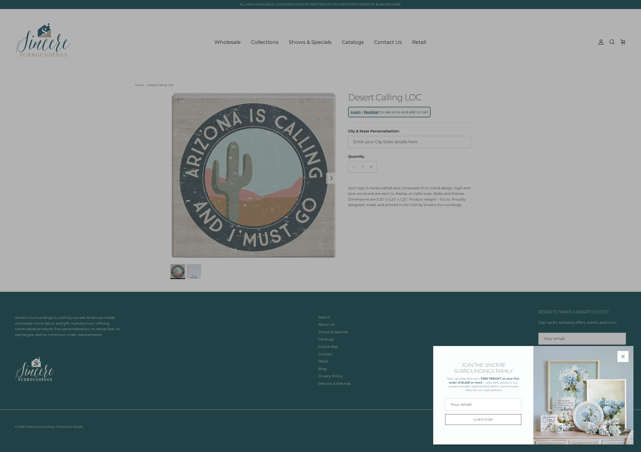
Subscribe (483, 419)
